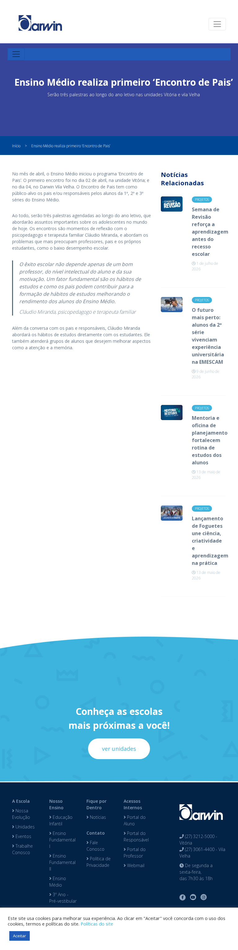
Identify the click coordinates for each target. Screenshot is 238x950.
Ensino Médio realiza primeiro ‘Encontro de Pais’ (70, 145)
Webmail (135, 865)
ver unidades (119, 748)
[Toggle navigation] (217, 24)
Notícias (97, 817)
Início (16, 145)
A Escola (21, 801)
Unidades (24, 827)
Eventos (22, 836)
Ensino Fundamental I (62, 839)
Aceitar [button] (19, 936)
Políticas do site (97, 924)
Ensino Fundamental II (62, 862)
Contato (95, 833)
